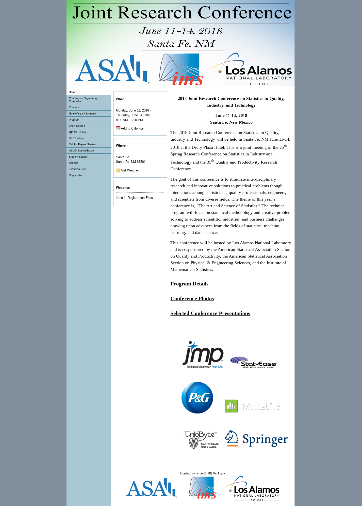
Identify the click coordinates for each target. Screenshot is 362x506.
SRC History (76, 138)
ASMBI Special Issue (81, 150)
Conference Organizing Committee (83, 100)
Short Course (77, 125)
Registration (76, 175)
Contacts (74, 107)
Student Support (78, 156)
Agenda (73, 162)
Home (72, 92)
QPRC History (77, 132)
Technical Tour (77, 169)
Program (74, 119)
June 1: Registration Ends (134, 198)
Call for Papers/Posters (83, 144)
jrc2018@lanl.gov (212, 473)
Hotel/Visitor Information (83, 113)
